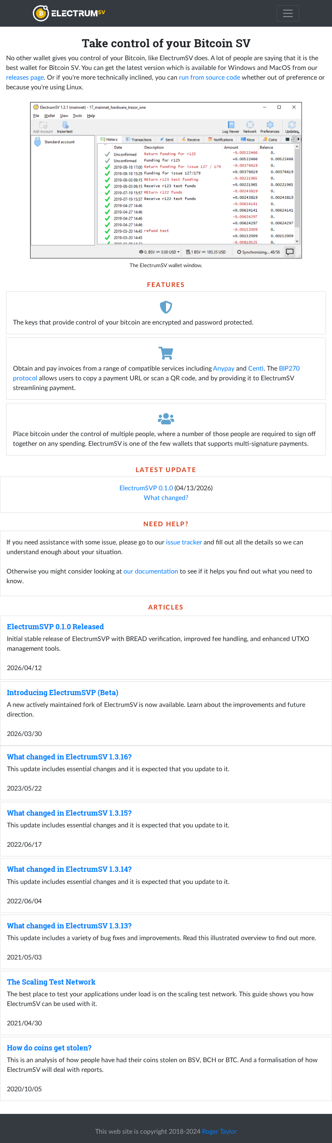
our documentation (150, 571)
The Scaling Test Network (51, 982)
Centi (256, 368)
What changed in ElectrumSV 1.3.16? (69, 756)
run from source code (209, 77)
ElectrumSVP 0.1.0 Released (55, 626)
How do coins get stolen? (49, 1047)
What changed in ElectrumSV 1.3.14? (69, 869)
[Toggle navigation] (288, 13)
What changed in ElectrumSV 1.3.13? (69, 925)
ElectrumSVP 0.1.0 (146, 488)
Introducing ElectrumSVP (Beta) (62, 692)
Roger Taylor (219, 1131)
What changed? (166, 498)
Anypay (223, 368)
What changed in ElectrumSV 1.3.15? (69, 813)
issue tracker (184, 542)
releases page (25, 77)
